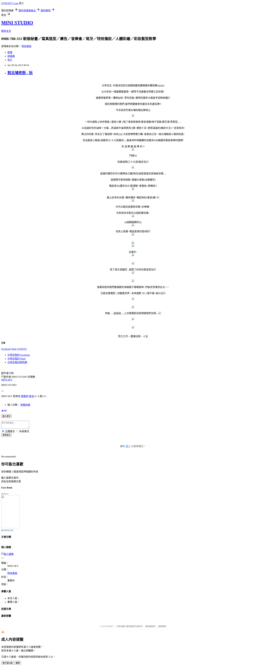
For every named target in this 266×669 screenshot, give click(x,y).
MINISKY (5, 494)
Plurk (14, 349)
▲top (4, 410)
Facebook (6, 349)
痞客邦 (24, 396)
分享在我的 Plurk (16, 358)
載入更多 (6, 416)
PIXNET (110, 626)
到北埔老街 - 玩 (20, 73)
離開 (18, 663)
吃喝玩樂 (25, 405)
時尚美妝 (26, 46)
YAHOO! (22, 349)
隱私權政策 (150, 626)
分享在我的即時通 (17, 362)
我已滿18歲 (7, 663)
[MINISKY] (10, 527)
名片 (9, 59)
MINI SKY (6, 379)
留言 (31, 396)
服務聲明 (162, 626)
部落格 (11, 56)
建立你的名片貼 (7, 530)
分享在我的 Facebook (18, 355)
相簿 (9, 52)
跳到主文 (6, 31)
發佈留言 (6, 435)
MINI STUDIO (17, 22)
